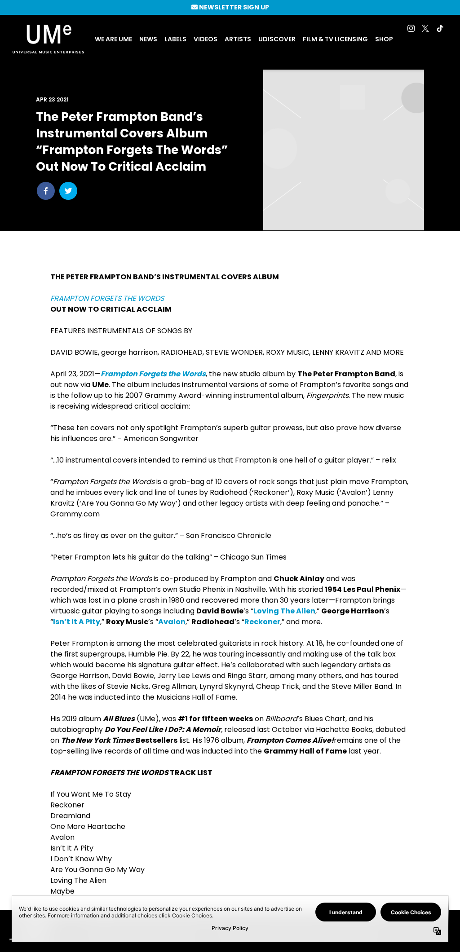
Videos (205, 39)
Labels (175, 39)
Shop (384, 39)
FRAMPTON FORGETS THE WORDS (107, 298)
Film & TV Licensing (335, 39)
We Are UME (113, 39)
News (148, 39)
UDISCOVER (277, 39)
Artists (238, 39)
